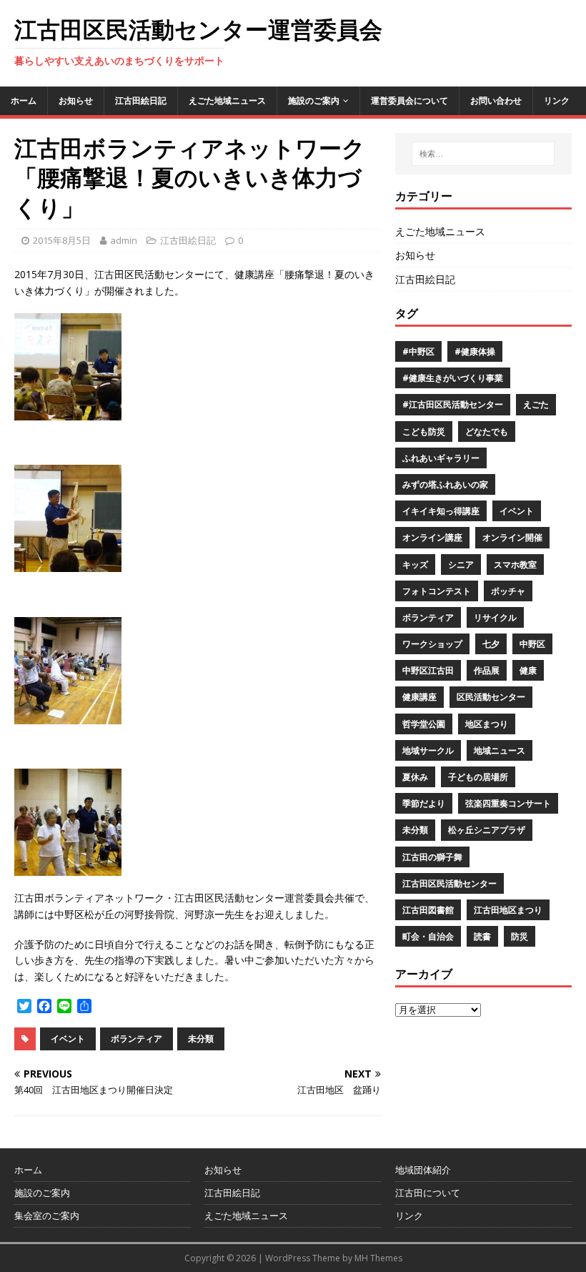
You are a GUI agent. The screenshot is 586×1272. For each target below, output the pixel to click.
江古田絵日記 (141, 100)
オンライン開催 (512, 537)
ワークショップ (432, 644)
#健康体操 (475, 351)
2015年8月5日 (62, 240)
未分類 (201, 1038)
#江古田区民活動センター (452, 404)
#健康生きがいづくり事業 (452, 378)
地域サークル (428, 750)
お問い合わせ (496, 100)
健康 (528, 670)
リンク (557, 100)
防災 (519, 936)
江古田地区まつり (508, 910)
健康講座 (419, 697)
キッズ (415, 564)
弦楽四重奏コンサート (508, 803)
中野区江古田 (428, 670)
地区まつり (486, 724)
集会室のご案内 (46, 1215)
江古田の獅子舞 (432, 857)
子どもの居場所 (478, 777)
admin (123, 240)
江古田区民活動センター (449, 883)
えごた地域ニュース (227, 100)
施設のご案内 (313, 100)
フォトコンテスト (436, 591)
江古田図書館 (428, 910)
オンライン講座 (432, 537)
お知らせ (76, 100)
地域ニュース (499, 750)
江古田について (427, 1192)
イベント (68, 1038)
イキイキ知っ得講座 (441, 511)
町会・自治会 (428, 936)
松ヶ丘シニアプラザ (486, 830)
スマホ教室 (515, 564)
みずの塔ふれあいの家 (445, 484)
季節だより (423, 803)
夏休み (415, 777)
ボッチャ (508, 591)
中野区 (532, 644)
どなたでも (486, 431)
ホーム (23, 100)
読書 (482, 936)
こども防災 (423, 431)
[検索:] (483, 154)
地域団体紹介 (423, 1169)
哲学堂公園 (423, 724)
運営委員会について (409, 100)
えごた (536, 404)
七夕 (491, 644)
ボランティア (136, 1038)
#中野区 (418, 351)
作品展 (487, 670)
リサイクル (495, 617)
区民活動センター (491, 697)
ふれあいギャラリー (441, 458)
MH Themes (378, 1258)
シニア (461, 564)
